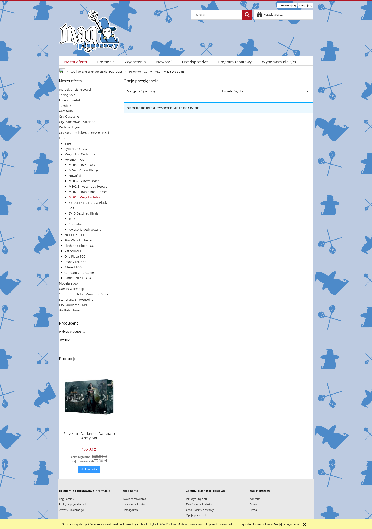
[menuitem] (75, 62)
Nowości (75, 176)
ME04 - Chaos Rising (83, 170)
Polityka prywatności (72, 504)
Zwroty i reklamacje (71, 510)
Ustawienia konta (133, 504)
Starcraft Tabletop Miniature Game (84, 294)
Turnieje (65, 106)
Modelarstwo (68, 283)
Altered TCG (73, 267)
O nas (253, 504)
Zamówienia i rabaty (199, 504)
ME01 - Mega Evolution (85, 197)
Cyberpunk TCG (75, 149)
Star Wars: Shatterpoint (76, 299)
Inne (67, 143)
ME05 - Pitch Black (82, 165)
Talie (72, 219)
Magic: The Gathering (79, 154)
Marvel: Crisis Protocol (75, 89)
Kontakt (255, 499)
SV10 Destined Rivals (84, 213)
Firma (253, 510)
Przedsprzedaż (69, 100)
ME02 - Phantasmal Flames (88, 192)
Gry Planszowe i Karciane (77, 122)
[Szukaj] (247, 15)
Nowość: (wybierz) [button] (233, 91)
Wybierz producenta (72, 331)
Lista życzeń (130, 510)
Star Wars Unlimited (78, 240)
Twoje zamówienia (134, 499)
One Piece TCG (74, 256)
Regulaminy (66, 499)
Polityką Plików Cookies (161, 524)
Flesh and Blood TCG (79, 246)
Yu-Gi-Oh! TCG (74, 235)
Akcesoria (66, 111)
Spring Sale (67, 95)
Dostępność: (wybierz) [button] (141, 91)
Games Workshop (71, 289)
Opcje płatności (196, 515)
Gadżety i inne (69, 310)
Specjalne (76, 224)
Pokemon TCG (74, 159)
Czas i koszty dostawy (200, 510)
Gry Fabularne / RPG (73, 305)
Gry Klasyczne (69, 116)
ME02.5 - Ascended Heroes (88, 186)
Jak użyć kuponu (196, 499)
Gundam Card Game (79, 273)
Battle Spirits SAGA (77, 278)
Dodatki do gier (70, 127)
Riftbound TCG (74, 251)
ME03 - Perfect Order (84, 181)
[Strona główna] (89, 30)
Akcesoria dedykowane (85, 229)
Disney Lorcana (75, 262)
